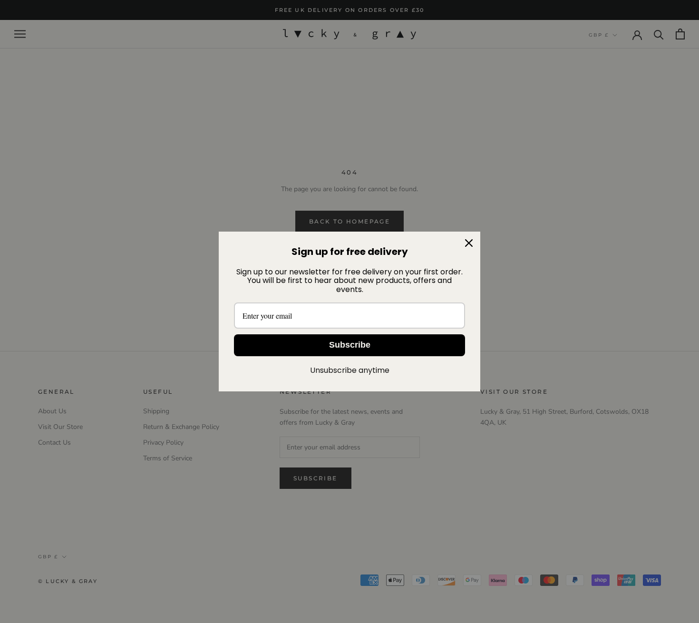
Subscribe (349, 345)
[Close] (468, 243)
